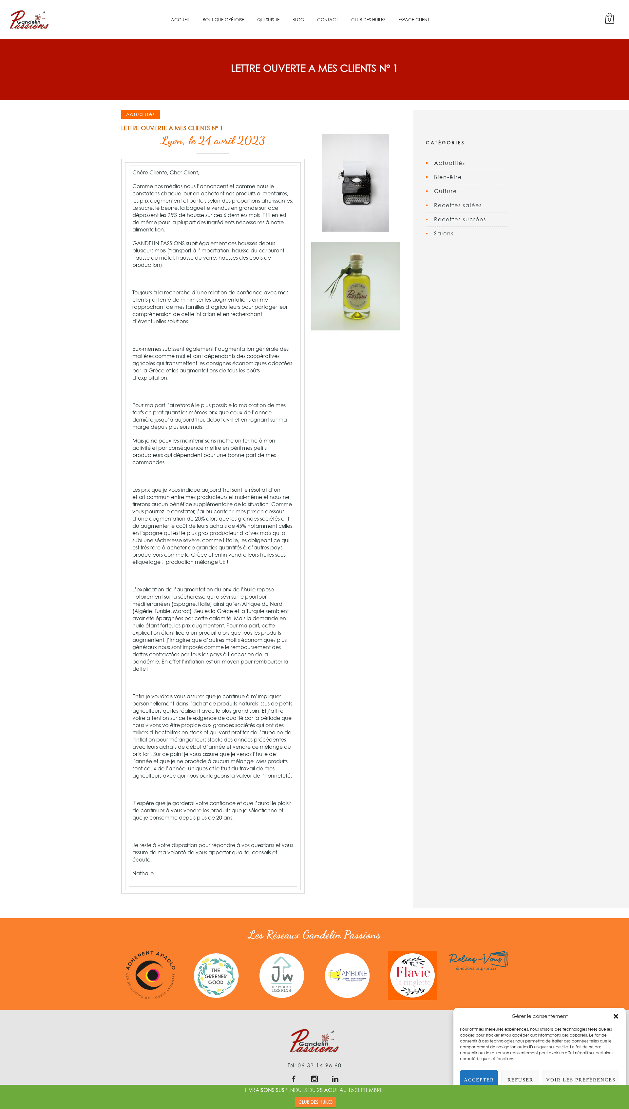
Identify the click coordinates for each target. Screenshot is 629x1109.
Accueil (180, 19)
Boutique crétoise (223, 19)
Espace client (413, 19)
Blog (298, 19)
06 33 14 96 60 (320, 1065)
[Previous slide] (103, 975)
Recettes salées (458, 205)
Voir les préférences (581, 1079)
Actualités (449, 163)
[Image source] (150, 975)
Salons (444, 233)
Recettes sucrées (460, 219)
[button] (616, 1016)
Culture (445, 191)
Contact (327, 19)
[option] (150, 975)
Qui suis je (268, 19)
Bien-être (448, 177)
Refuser (520, 1079)
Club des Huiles (368, 19)
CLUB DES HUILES (315, 1102)
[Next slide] (526, 975)
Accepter (479, 1079)
